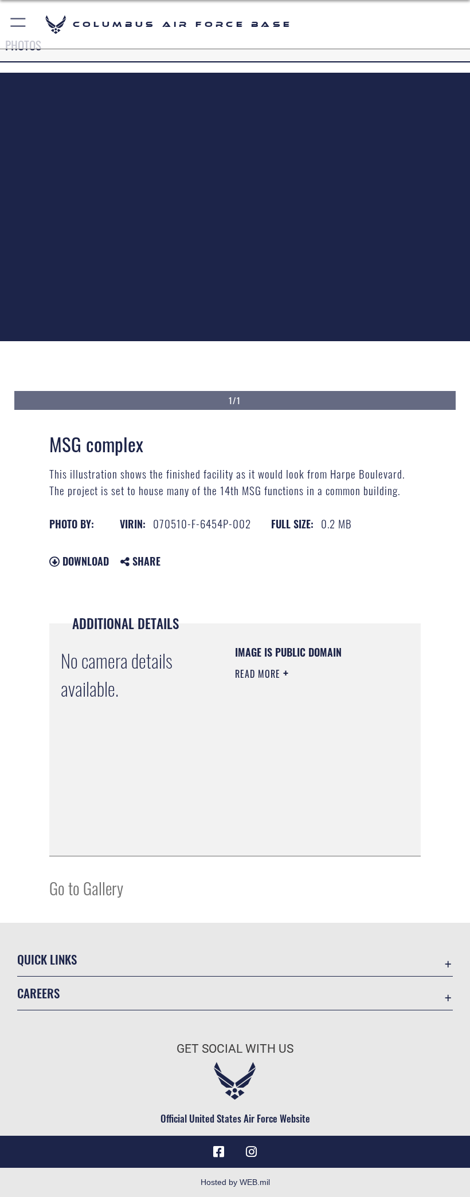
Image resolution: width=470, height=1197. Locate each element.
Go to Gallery (86, 887)
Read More (259, 674)
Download (84, 561)
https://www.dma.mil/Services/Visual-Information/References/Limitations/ (304, 819)
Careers (38, 993)
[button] (18, 24)
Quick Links (47, 959)
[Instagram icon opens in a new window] (251, 1151)
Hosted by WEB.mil (235, 1182)
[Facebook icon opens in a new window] (219, 1151)
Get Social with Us (235, 1049)
